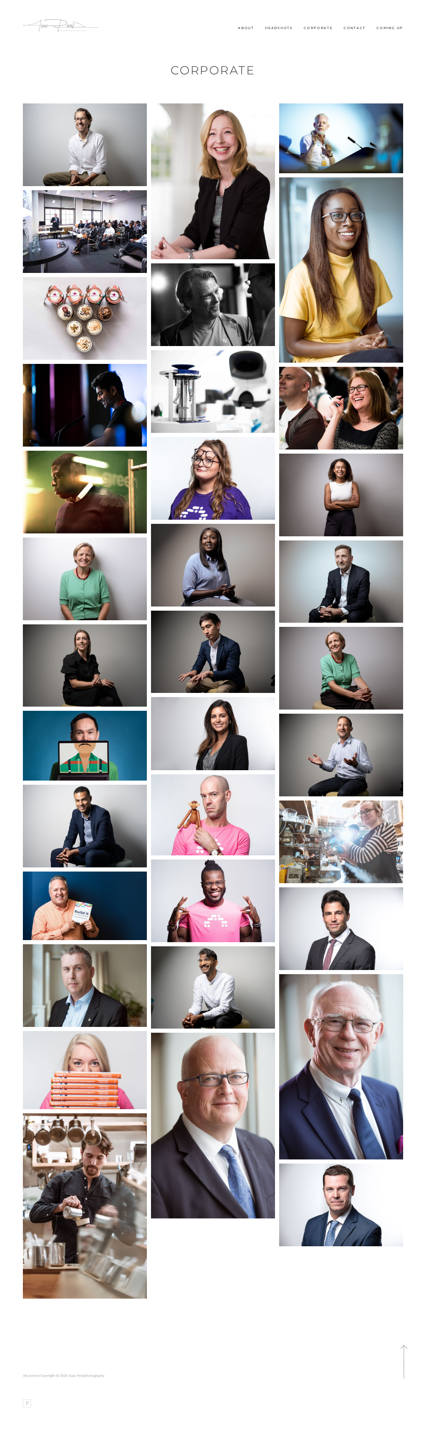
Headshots (279, 28)
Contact (355, 28)
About (246, 28)
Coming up (389, 28)
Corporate (318, 28)
